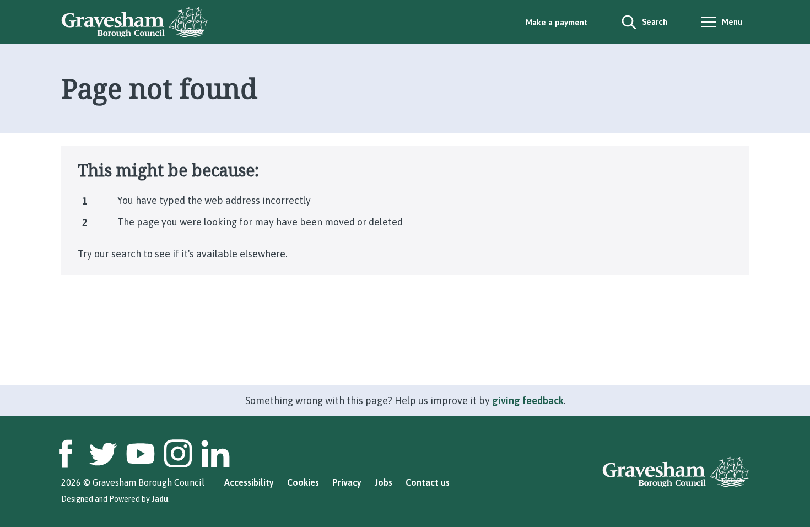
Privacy (346, 482)
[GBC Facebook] (65, 453)
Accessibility (249, 482)
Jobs (383, 482)
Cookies (303, 482)
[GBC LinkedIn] (215, 453)
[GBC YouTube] (140, 453)
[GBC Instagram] (178, 453)
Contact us (428, 482)
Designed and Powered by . (115, 498)
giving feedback (528, 400)
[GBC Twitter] (103, 453)
